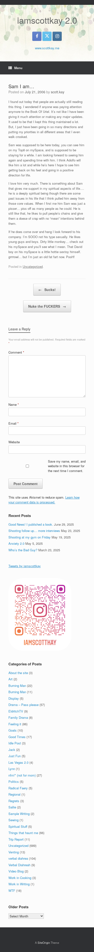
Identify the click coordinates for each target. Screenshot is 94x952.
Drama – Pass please (23, 704)
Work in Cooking (19, 877)
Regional (14, 794)
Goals (12, 730)
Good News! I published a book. (30, 524)
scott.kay (57, 91)
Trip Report (16, 839)
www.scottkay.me (47, 48)
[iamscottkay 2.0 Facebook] (36, 36)
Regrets (13, 801)
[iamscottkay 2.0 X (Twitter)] (47, 36)
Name (13, 404)
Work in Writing (19, 884)
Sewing (13, 820)
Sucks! (47, 289)
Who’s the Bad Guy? (22, 550)
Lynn (11, 768)
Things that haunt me (23, 832)
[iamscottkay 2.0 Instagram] (57, 36)
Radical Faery (18, 788)
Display (13, 698)
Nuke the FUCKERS (47, 306)
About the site (18, 672)
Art (10, 679)
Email (13, 423)
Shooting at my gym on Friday (29, 537)
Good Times (17, 736)
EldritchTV (15, 711)
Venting (13, 852)
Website (14, 442)
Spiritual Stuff (17, 826)
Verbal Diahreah (19, 865)
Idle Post (14, 743)
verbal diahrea (18, 858)
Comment (16, 352)
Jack (11, 749)
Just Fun (14, 756)
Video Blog (16, 871)
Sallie (12, 807)
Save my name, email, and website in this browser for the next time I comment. (67, 466)
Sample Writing (19, 813)
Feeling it (14, 724)
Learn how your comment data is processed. (44, 499)
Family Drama (18, 717)
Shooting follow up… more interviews (34, 530)
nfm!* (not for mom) (22, 775)
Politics (13, 781)
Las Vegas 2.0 (18, 762)
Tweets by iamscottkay (24, 566)
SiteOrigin (44, 943)
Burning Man (17, 685)
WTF (11, 890)
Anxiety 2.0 (16, 543)
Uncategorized (33, 266)
